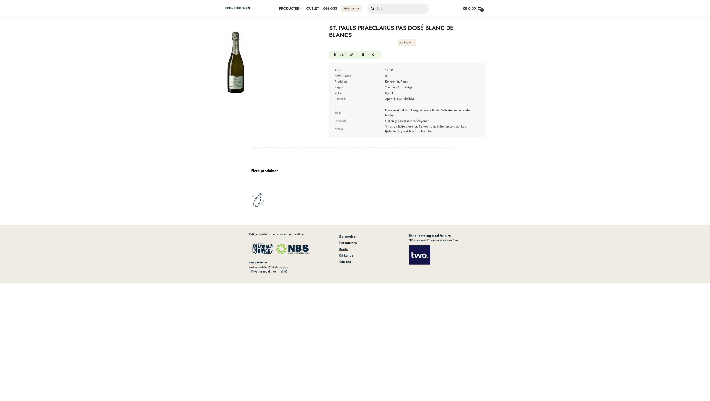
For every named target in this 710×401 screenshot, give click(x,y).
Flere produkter (264, 171)
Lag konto (405, 42)
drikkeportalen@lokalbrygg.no (268, 267)
